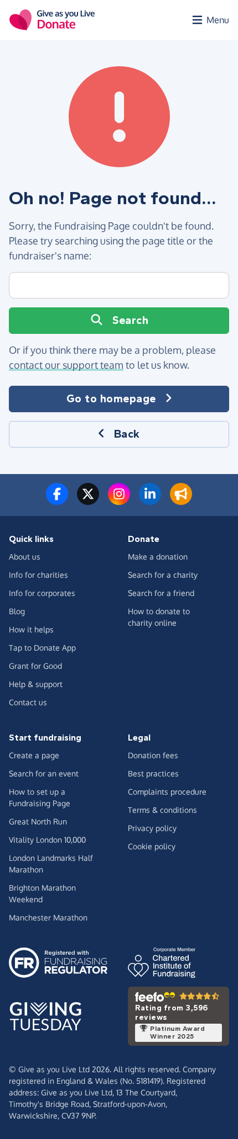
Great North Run (38, 821)
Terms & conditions (162, 810)
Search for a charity (163, 574)
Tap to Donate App (42, 647)
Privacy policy (152, 828)
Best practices (153, 773)
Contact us (28, 702)
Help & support (36, 684)
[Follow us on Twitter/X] (88, 500)
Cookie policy (151, 846)
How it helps (31, 629)
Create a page (34, 755)
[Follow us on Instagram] (119, 500)
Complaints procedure (167, 791)
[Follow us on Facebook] (57, 500)
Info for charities (38, 574)
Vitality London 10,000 (47, 839)
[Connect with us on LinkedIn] (150, 500)
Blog (17, 611)
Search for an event (44, 773)
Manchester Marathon (48, 917)
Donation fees (153, 755)
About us (24, 556)
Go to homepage (111, 398)
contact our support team (66, 365)
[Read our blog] (181, 500)
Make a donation (158, 556)
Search (130, 320)
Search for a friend (161, 593)
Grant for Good (35, 665)
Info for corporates (42, 593)
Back (127, 434)
